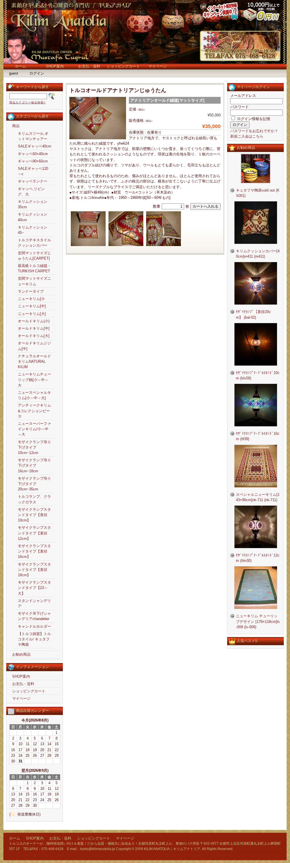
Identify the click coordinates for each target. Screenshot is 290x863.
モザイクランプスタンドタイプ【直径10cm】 (34, 514)
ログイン (36, 73)
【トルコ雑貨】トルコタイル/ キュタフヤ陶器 (34, 639)
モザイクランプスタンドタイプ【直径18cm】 (34, 569)
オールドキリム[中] (34, 328)
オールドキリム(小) (34, 321)
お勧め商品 (21, 654)
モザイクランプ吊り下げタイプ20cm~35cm (34, 483)
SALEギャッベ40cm (34, 146)
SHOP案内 (55, 66)
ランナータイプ (31, 291)
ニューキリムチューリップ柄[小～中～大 (34, 379)
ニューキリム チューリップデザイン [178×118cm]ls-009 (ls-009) (258, 621)
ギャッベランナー (32, 181)
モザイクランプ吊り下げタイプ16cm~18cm (34, 465)
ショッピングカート (123, 66)
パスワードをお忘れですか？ (254, 131)
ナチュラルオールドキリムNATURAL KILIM (34, 361)
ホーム (20, 66)
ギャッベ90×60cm (33, 161)
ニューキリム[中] (32, 306)
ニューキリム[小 (31, 299)
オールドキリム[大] (34, 336)
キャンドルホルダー (34, 626)
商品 (16, 126)
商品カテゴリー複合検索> (27, 102)
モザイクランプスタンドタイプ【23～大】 (34, 587)
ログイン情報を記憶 (253, 119)
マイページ (157, 66)
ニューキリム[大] (32, 314)
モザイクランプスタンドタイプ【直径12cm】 (34, 532)
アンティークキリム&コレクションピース (34, 410)
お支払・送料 (89, 66)
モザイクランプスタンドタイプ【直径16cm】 (34, 551)
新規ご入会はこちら (246, 136)
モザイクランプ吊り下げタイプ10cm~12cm (34, 447)
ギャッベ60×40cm (33, 154)
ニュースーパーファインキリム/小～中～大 (34, 428)
